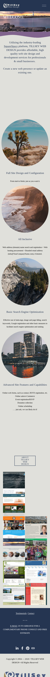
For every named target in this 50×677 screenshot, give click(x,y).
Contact (31, 613)
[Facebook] (22, 648)
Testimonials (21, 613)
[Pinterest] (27, 648)
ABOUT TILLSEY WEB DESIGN (25, 460)
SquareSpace (11, 46)
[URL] (33, 648)
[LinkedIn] (17, 648)
